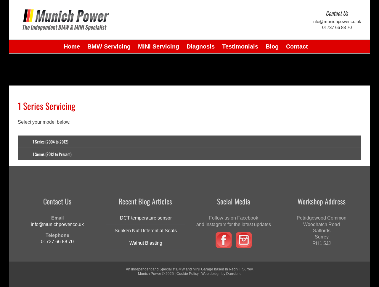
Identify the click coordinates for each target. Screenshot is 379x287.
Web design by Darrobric (221, 274)
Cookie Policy (187, 274)
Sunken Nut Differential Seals (146, 230)
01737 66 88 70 (337, 27)
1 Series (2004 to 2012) (50, 141)
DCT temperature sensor (146, 217)
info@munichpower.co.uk (336, 21)
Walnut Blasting (145, 243)
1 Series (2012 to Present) (52, 154)
